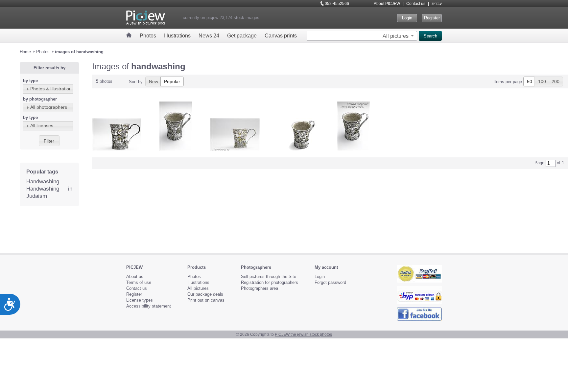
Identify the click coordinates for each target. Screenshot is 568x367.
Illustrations (177, 35)
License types (139, 300)
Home (25, 51)
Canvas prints (281, 35)
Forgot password (330, 282)
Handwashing (42, 181)
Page (539, 162)
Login (407, 17)
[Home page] (129, 35)
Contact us (415, 3)
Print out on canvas (206, 300)
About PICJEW (387, 3)
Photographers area (259, 288)
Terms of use (138, 282)
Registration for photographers (269, 282)
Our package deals (205, 294)
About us (134, 276)
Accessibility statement (148, 306)
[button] (399, 36)
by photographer (40, 99)
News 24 (209, 35)
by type (30, 81)
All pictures (198, 288)
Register (432, 17)
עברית (437, 3)
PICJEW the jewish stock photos (303, 334)
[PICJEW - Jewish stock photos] (145, 18)
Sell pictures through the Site (268, 276)
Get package (242, 35)
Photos (148, 35)
